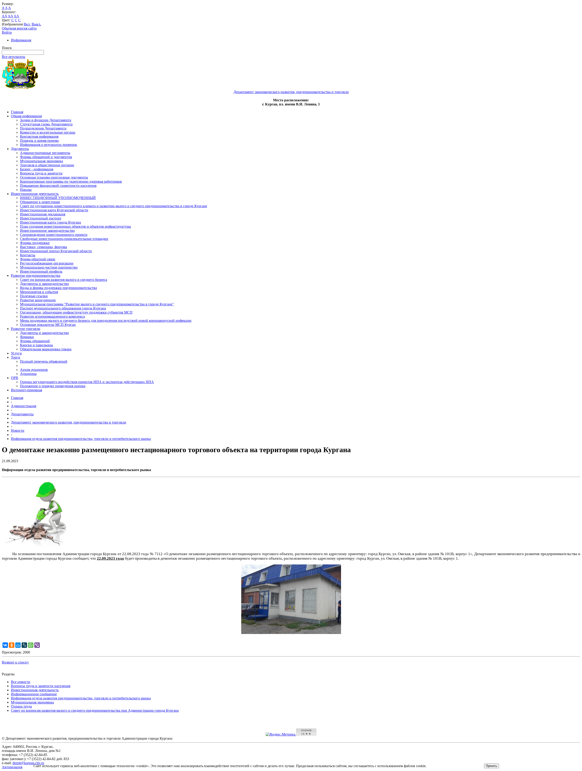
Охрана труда (21, 706)
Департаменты (22, 414)
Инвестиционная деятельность (35, 194)
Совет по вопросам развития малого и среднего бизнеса (63, 280)
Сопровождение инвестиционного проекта (53, 235)
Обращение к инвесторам (40, 202)
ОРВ (14, 378)
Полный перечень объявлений (43, 361)
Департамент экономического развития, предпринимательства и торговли (68, 422)
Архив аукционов (34, 370)
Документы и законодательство (44, 284)
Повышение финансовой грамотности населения (58, 185)
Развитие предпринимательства (35, 275)
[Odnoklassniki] (11, 645)
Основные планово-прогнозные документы (54, 177)
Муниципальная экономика (41, 161)
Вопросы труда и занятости (41, 173)
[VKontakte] (5, 645)
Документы (20, 149)
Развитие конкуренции (38, 300)
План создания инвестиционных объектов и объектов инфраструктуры (75, 226)
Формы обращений (35, 341)
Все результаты (13, 57)
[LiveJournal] (24, 645)
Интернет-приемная (26, 390)
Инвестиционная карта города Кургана (50, 222)
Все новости (20, 682)
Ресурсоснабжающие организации (46, 263)
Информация (21, 40)
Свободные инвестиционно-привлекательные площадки (64, 239)
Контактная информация (39, 136)
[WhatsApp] (30, 645)
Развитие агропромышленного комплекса (52, 316)
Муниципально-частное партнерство (49, 267)
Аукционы (28, 374)
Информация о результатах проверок (48, 145)
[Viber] (37, 645)
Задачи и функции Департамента (45, 120)
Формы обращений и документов (46, 157)
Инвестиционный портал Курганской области (56, 251)
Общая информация (26, 116)
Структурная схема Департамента (46, 124)
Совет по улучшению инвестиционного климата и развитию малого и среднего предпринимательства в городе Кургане (113, 206)
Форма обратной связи (37, 259)
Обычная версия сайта (19, 28)
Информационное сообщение (34, 694)
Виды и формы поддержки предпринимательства (58, 288)
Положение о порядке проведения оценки (52, 386)
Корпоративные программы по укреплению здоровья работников (71, 181)
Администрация (23, 406)
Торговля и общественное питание (47, 165)
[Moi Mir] (18, 645)
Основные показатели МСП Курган (48, 325)
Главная (17, 112)
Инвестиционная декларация (42, 214)
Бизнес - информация (36, 169)
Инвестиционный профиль (41, 271)
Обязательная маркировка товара (45, 349)
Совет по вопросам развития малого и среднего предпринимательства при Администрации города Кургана (95, 710)
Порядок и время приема (39, 140)
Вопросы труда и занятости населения (40, 686)
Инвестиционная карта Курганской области (54, 210)
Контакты (27, 255)
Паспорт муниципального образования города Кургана (63, 308)
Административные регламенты (45, 153)
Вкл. (27, 24)
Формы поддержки (35, 243)
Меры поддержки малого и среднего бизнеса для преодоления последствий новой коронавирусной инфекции (105, 320)
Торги (15, 357)
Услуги (16, 353)
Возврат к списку (15, 662)
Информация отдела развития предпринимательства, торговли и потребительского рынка (81, 439)
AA (4, 16)
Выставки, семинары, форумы (43, 247)
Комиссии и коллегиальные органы (47, 132)
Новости (17, 430)
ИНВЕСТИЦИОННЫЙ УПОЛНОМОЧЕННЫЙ (58, 198)
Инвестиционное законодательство (47, 230)
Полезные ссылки (34, 296)
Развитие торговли (25, 329)
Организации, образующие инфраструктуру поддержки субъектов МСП (76, 312)
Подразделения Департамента (43, 128)
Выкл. (36, 24)
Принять (491, 766)
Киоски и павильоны (36, 345)
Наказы (26, 190)
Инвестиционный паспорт (40, 218)
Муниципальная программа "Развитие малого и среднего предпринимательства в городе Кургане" (97, 304)
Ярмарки (27, 337)
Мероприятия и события (39, 292)
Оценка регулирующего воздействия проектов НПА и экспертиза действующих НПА (87, 382)
